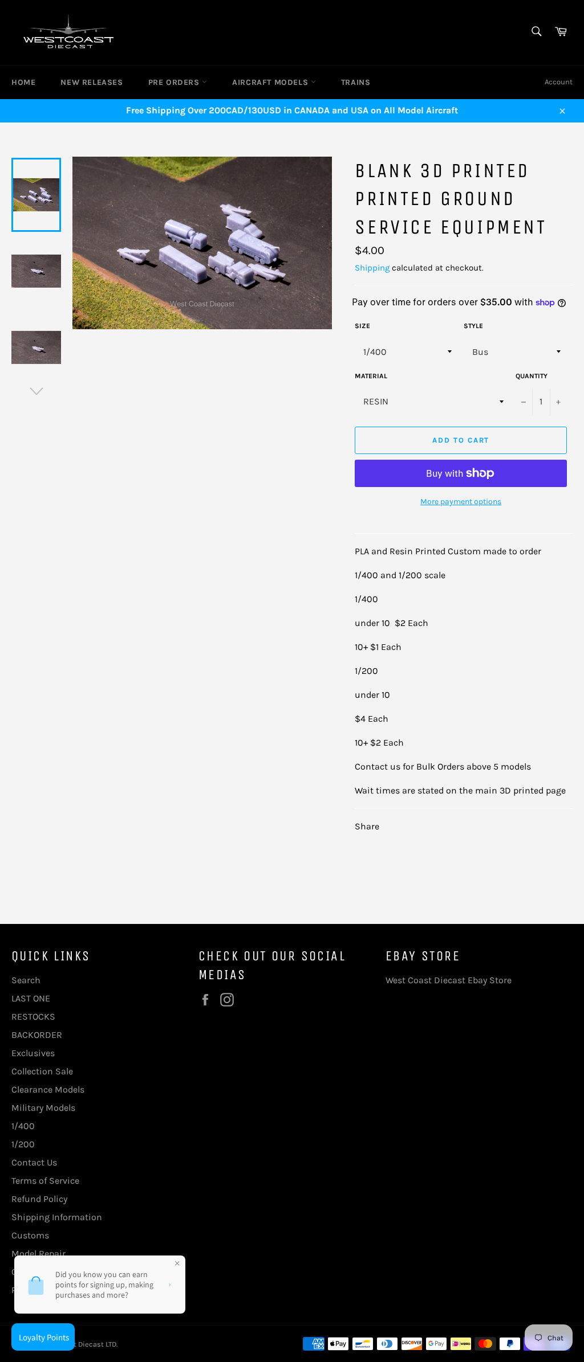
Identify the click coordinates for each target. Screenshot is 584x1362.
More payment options (460, 501)
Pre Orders (175, 82)
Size (362, 326)
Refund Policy (39, 1198)
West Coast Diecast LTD (77, 1344)
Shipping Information (56, 1217)
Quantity (532, 376)
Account (559, 81)
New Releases (91, 82)
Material (371, 376)
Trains (356, 82)
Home (23, 82)
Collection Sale (42, 1071)
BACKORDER (36, 1034)
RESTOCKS (33, 1016)
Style (473, 326)
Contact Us (34, 1162)
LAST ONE (30, 998)
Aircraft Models (271, 82)
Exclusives (33, 1053)
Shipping (372, 268)
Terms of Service (45, 1180)
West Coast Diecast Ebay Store (449, 980)
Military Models (43, 1107)
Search (25, 980)
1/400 (23, 1125)
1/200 (23, 1144)
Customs (30, 1235)
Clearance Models (47, 1089)
